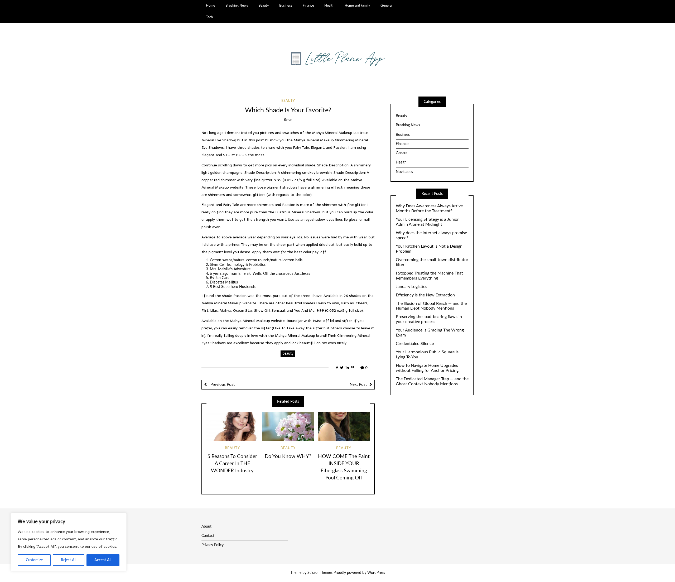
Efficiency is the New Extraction (425, 295)
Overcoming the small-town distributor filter (432, 262)
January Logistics (411, 287)
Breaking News (236, 5)
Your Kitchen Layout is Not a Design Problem (429, 248)
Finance (308, 5)
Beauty (263, 5)
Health (329, 5)
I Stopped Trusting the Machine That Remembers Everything (429, 275)
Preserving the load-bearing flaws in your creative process (429, 319)
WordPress (376, 573)
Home (210, 5)
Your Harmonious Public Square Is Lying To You (427, 354)
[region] (69, 542)
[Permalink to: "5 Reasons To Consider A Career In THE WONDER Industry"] (232, 426)
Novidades (404, 172)
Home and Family (357, 5)
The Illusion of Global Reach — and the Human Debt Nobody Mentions (431, 306)
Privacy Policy (212, 545)
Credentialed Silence (415, 343)
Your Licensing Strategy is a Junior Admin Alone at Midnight (427, 222)
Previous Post (222, 385)
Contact (207, 536)
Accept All (102, 560)
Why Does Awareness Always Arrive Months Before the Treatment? (429, 208)
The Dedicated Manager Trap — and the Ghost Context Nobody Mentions (432, 381)
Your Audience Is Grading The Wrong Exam (430, 332)
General (386, 5)
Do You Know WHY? (288, 456)
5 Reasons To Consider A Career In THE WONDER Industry (232, 463)
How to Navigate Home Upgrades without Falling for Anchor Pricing (427, 368)
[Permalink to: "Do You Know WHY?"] (288, 426)
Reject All (68, 560)
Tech (209, 17)
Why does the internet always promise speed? (431, 235)
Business (285, 5)
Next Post (358, 385)
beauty (287, 353)
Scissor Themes (319, 573)
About (206, 526)
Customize (34, 560)
